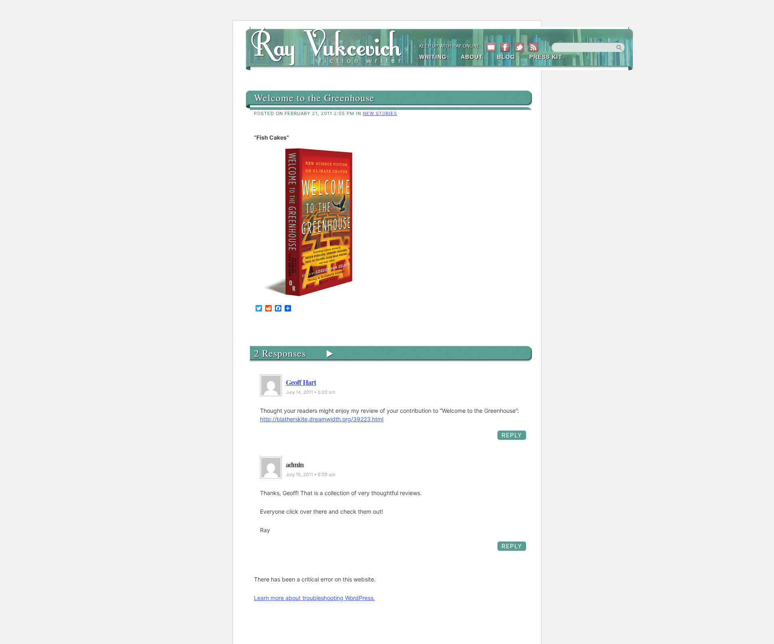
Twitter (519, 47)
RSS (533, 47)
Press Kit (545, 57)
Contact (491, 47)
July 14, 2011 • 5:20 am (310, 392)
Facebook (505, 47)
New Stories (380, 113)
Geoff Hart (301, 382)
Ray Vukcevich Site (330, 45)
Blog (506, 57)
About (472, 57)
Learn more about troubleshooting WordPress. (314, 597)
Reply (511, 435)
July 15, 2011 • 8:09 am (310, 474)
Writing (433, 57)
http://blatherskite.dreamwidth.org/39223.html (321, 419)
